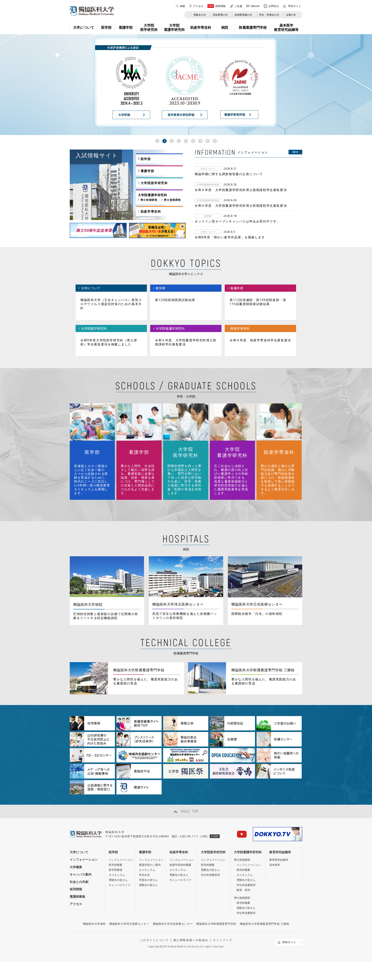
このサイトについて (154, 940)
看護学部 (147, 171)
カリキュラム (117, 875)
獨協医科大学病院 (94, 924)
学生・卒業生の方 (269, 14)
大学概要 (76, 867)
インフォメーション (84, 859)
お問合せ (274, 6)
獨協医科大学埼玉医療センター (129, 924)
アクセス (198, 6)
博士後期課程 (172, 200)
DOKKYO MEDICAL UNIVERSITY (92, 11)
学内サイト (294, 6)
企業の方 (291, 14)
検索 (182, 6)
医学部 (146, 159)
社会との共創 (79, 882)
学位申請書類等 (210, 875)
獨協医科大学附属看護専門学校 (216, 924)
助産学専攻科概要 (180, 865)
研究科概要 (207, 865)
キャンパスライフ (119, 885)
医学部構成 (115, 870)
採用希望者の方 (243, 14)
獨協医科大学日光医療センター (173, 924)
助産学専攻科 (151, 211)
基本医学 (274, 865)
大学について (79, 852)
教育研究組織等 (280, 852)
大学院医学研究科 (154, 183)
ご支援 (238, 6)
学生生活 (144, 875)
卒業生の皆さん (148, 880)
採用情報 (220, 6)
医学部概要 (115, 865)
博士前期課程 (149, 200)
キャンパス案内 (80, 874)
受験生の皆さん (118, 880)
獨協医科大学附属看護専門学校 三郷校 (264, 924)
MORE (295, 152)
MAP (216, 836)
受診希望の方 (220, 14)
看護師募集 (77, 896)
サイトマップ (222, 940)
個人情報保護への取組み (190, 940)
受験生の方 (199, 14)
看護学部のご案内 (150, 865)
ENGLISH (255, 6)
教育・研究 (243, 890)
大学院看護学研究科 (248, 852)
